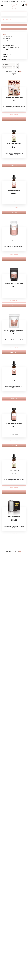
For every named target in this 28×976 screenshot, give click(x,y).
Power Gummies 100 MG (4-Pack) (14, 283)
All (9, 59)
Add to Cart (14, 119)
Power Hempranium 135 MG (14, 423)
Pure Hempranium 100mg (14, 143)
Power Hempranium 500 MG (14, 376)
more (15, 107)
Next (13, 74)
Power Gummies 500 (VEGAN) (14, 237)
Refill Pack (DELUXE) (14, 516)
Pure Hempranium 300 (14, 470)
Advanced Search (14, 29)
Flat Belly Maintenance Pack (14, 97)
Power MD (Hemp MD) (14, 190)
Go (14, 24)
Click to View (14, 114)
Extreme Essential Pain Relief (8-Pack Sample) (14, 331)
